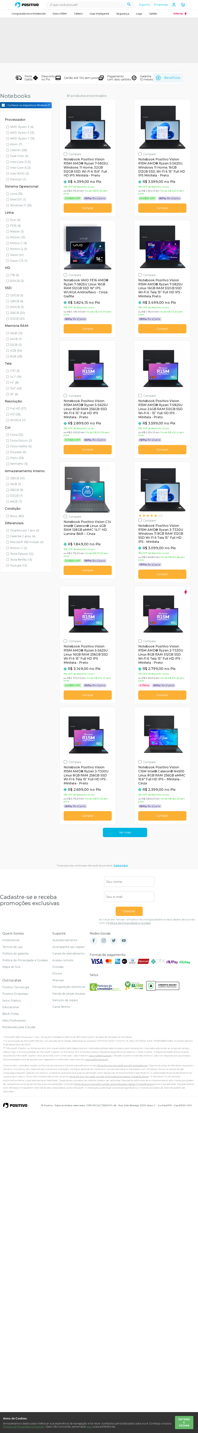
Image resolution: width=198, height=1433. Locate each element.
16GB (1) (15, 484)
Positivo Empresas (15, 994)
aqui (89, 1426)
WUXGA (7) (18, 420)
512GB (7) (16, 495)
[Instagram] (104, 941)
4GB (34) (16, 350)
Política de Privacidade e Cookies (129, 923)
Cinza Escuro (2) (21, 440)
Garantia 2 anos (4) (22, 536)
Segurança (122, 13)
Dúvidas (57, 967)
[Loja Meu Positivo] (27, 4)
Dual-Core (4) (19, 156)
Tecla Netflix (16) (21, 559)
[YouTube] (124, 941)
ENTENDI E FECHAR (184, 1422)
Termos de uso (12, 947)
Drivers (57, 973)
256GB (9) (16, 490)
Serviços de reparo (65, 1000)
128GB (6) (16, 301)
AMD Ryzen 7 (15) (22, 138)
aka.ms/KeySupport (100, 1055)
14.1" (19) (15, 377)
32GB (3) (16, 345)
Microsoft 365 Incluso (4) (27, 542)
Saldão (153, 13)
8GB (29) (16, 356)
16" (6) (14, 394)
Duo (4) (15, 220)
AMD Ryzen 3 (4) (21, 127)
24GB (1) (15, 339)
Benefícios (172, 78)
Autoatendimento (64, 940)
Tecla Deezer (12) (21, 554)
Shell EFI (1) (18, 199)
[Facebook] (94, 941)
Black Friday (10, 1014)
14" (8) (14, 382)
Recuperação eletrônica (68, 987)
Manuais (58, 980)
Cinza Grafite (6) (21, 446)
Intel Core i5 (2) (20, 168)
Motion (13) (17, 237)
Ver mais (125, 832)
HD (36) (15, 414)
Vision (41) (17, 255)
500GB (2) (17, 281)
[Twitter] (114, 941)
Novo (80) (17, 516)
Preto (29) (17, 458)
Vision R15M (60, 13)
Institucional (10, 940)
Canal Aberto (61, 1007)
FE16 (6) (15, 225)
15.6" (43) (16, 388)
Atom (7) (16, 144)
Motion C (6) (18, 243)
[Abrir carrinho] (183, 5)
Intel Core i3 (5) (20, 162)
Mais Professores (14, 1020)
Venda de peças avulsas (68, 993)
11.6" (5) (15, 371)
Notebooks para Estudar (19, 1027)
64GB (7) (16, 501)
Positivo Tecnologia (15, 987)
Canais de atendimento (68, 953)
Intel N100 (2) (19, 173)
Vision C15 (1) (18, 261)
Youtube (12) (18, 565)
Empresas (161, 4)
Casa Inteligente (99, 13)
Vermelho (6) (19, 464)
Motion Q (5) (18, 249)
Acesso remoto (62, 960)
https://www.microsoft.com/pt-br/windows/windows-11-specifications (109, 1076)
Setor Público (11, 1000)
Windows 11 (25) (21, 205)
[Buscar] (129, 5)
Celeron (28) (18, 150)
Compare (75, 154)
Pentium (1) (18, 179)
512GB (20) (17, 318)
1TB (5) (14, 275)
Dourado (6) (18, 452)
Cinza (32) (16, 434)
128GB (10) (17, 478)
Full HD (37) (18, 408)
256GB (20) (17, 313)
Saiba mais (121, 865)
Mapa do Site (11, 967)
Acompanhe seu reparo (68, 947)
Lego (139, 13)
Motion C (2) (18, 548)
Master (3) (17, 231)
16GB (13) (16, 333)
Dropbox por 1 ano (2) (24, 530)
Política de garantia (15, 953)
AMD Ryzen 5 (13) (22, 132)
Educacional (10, 1007)
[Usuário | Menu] (174, 5)
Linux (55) (16, 193)
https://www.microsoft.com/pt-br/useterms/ (122, 1065)
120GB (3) (16, 295)
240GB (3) (17, 307)
